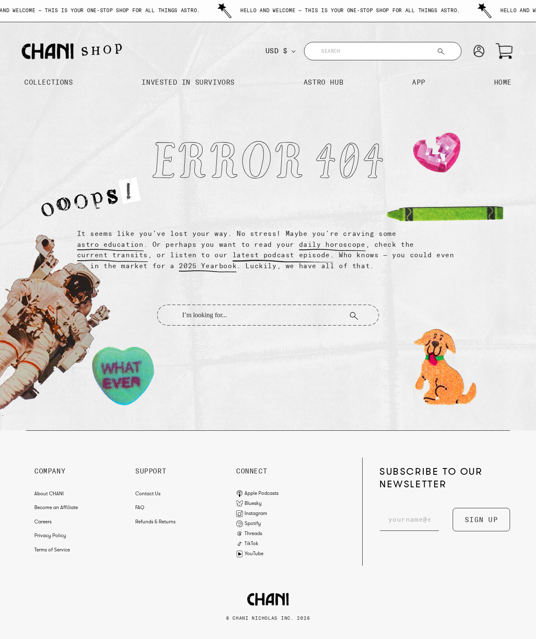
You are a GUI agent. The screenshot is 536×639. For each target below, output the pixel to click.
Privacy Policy (50, 535)
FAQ (139, 507)
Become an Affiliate (56, 507)
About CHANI (49, 493)
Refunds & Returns (155, 521)
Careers (43, 521)
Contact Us (147, 493)
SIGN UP (481, 520)
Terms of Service (52, 549)
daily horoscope (332, 244)
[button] (504, 51)
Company (49, 471)
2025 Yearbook (208, 266)
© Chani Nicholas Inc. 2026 (268, 618)
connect (251, 471)
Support (150, 471)
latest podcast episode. (283, 255)
